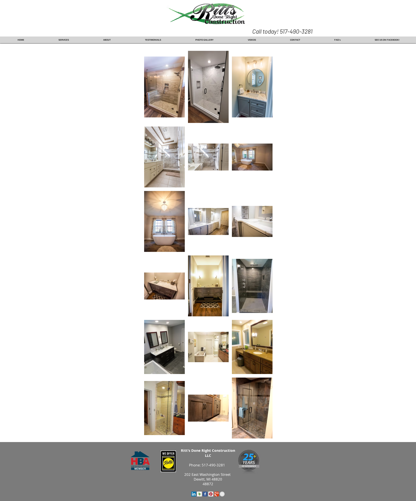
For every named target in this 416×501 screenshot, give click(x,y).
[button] (64, 40)
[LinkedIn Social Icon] (193, 494)
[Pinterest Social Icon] (210, 494)
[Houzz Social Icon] (199, 494)
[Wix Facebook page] (205, 494)
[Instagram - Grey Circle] (222, 494)
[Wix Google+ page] (216, 494)
